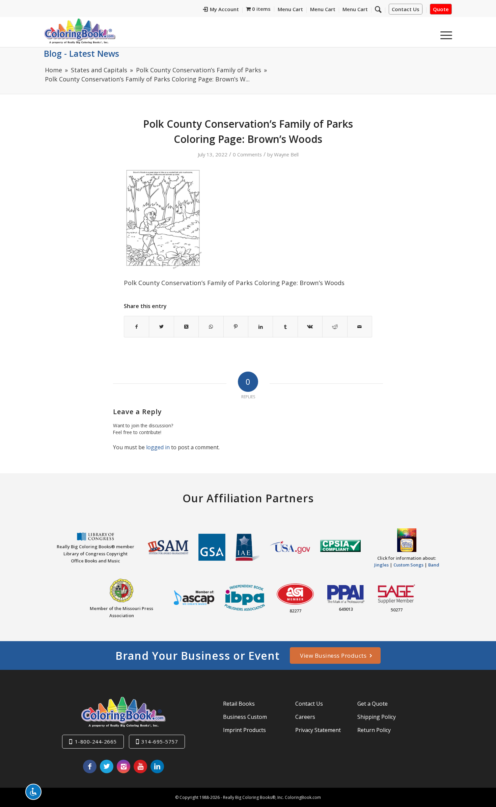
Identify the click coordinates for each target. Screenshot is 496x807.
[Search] (378, 9)
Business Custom (245, 717)
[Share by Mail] (360, 326)
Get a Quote (372, 703)
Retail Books (239, 703)
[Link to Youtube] (140, 766)
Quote (441, 9)
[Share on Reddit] (335, 326)
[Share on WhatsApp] (211, 326)
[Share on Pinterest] (236, 326)
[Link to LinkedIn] (157, 766)
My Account (224, 9)
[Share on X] (161, 326)
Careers (305, 717)
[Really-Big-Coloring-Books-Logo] (79, 31)
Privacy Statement (318, 730)
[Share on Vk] (310, 326)
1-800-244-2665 (96, 741)
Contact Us (405, 9)
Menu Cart (290, 9)
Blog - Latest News (81, 53)
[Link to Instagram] (123, 766)
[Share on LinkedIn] (260, 326)
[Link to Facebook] (90, 766)
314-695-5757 (159, 741)
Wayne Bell (286, 154)
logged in (158, 447)
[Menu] (444, 33)
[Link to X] (106, 766)
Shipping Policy (376, 717)
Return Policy (374, 730)
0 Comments (247, 154)
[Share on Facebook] (136, 326)
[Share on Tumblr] (285, 326)
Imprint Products (244, 730)
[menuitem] (221, 10)
